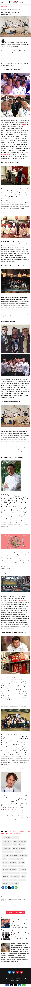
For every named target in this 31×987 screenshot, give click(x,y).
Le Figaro (21, 600)
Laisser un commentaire (15, 912)
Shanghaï (17, 873)
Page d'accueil (4, 6)
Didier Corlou (21, 844)
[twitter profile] (9, 972)
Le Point (11, 858)
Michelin (4, 866)
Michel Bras (21, 862)
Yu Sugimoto (15, 883)
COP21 (14, 844)
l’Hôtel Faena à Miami (9, 810)
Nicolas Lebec (12, 866)
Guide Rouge (5, 855)
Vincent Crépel (13, 880)
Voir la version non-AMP (20, 978)
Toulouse (23, 876)
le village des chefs (19, 858)
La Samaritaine (23, 855)
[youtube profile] (21, 972)
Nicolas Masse (20, 866)
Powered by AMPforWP (15, 980)
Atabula (15, 841)
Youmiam (26, 557)
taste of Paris (5, 876)
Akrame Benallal (6, 837)
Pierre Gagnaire (22, 869)
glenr (4, 851)
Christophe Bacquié (7, 844)
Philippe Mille (13, 869)
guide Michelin (19, 851)
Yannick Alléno (22, 880)
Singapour (24, 873)
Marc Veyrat (5, 862)
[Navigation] (2, 2)
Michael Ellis (13, 862)
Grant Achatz (10, 851)
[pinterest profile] (17, 972)
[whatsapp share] (16, 887)
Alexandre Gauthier (7, 841)
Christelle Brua (22, 841)
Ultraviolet (5, 880)
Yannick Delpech (6, 883)
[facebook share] (2, 887)
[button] (7, 985)
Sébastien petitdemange (8, 873)
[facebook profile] (13, 972)
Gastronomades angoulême (19, 848)
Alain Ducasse (15, 837)
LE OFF (10, 6)
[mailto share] (9, 887)
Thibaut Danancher (15, 876)
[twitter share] (6, 887)
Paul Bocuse (5, 869)
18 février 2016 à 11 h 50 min (19, 899)
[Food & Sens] (16, 1)
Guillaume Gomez (14, 855)
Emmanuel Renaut (6, 848)
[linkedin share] (12, 887)
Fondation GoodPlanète (17, 559)
